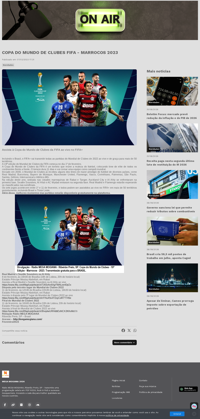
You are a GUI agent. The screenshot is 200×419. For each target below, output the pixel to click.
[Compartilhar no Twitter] (129, 331)
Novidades (8, 65)
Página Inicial (118, 380)
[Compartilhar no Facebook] (123, 331)
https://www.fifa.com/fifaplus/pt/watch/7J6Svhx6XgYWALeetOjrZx (36, 285)
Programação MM (121, 392)
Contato (143, 380)
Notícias (116, 386)
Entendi (177, 414)
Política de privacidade (150, 392)
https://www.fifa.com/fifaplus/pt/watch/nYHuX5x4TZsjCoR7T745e (36, 298)
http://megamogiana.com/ (27, 319)
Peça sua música (147, 386)
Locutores (117, 398)
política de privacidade (117, 415)
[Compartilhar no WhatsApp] (135, 331)
